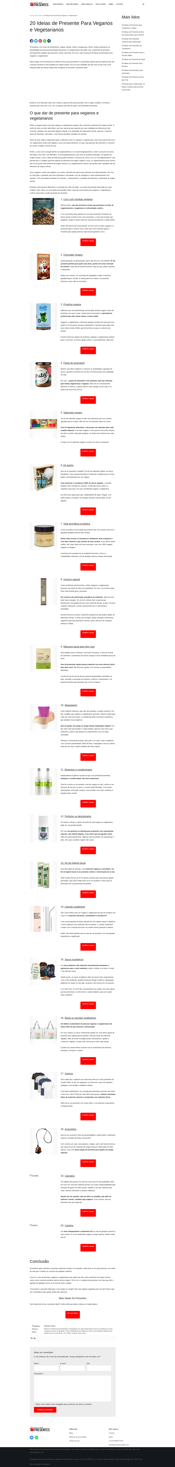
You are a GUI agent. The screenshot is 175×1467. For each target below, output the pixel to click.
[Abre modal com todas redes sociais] (49, 41)
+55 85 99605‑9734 (116, 1441)
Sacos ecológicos (74, 959)
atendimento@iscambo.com (119, 1445)
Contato (119, 4)
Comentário (39, 1374)
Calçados (70, 1175)
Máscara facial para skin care (79, 646)
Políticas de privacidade (77, 1437)
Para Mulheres (72, 4)
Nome (36, 1363)
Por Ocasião (101, 4)
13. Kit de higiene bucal (73, 863)
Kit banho (68, 465)
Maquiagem (71, 705)
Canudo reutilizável (74, 906)
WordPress (46, 1464)
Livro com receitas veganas (78, 199)
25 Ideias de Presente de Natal (133, 59)
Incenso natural (71, 579)
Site (88, 1363)
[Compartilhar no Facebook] (31, 41)
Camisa (69, 1073)
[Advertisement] (73, 86)
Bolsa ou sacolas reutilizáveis (80, 1017)
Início (31, 15)
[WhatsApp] (36, 1437)
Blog (71, 1433)
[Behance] (32, 1338)
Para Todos (38, 15)
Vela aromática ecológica (76, 523)
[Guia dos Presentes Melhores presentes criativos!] (40, 4)
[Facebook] (31, 1437)
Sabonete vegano (72, 412)
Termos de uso (74, 1441)
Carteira (69, 1225)
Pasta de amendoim (74, 363)
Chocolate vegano (73, 254)
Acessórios (70, 1129)
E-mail (63, 1363)
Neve (32, 1464)
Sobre (110, 4)
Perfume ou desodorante (78, 816)
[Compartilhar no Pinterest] (40, 41)
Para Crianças (87, 4)
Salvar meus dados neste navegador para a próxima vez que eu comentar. (64, 1404)
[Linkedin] (35, 1338)
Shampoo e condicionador (78, 769)
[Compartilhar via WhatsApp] (44, 41)
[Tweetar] (36, 41)
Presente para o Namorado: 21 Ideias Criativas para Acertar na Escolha (133, 87)
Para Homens (58, 4)
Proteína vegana (72, 304)
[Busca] (143, 4)
